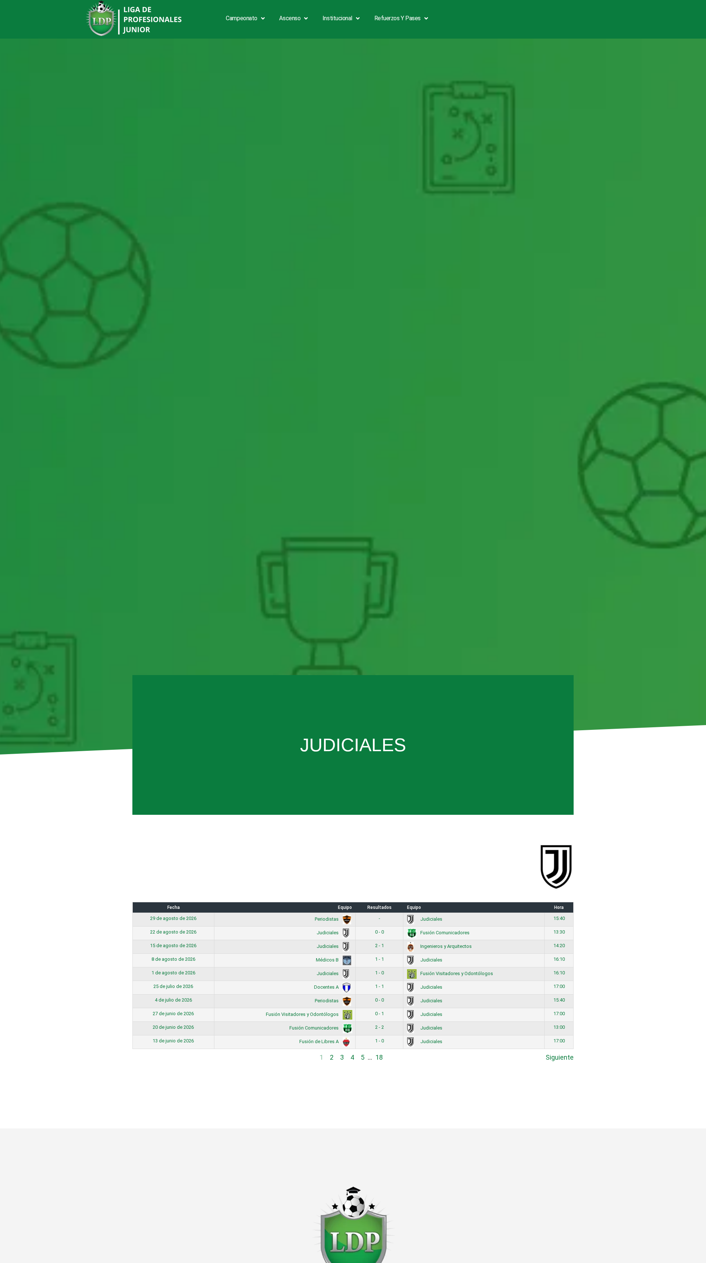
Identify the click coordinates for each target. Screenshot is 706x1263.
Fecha (173, 907)
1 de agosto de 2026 (173, 972)
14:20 (559, 945)
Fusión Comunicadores (444, 932)
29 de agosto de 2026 (173, 918)
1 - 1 (379, 959)
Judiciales (430, 919)
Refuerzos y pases (397, 18)
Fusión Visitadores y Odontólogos (456, 973)
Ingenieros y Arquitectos (445, 946)
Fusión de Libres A (319, 1041)
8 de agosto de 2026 (173, 959)
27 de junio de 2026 (173, 1013)
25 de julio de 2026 (173, 986)
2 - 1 (379, 945)
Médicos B (328, 960)
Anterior (144, 1057)
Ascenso (289, 18)
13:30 (559, 932)
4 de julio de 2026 (173, 1000)
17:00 (559, 986)
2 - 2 (379, 1027)
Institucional (337, 18)
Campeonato (241, 18)
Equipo (345, 907)
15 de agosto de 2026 (173, 945)
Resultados (379, 907)
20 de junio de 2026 (173, 1027)
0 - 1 (379, 1013)
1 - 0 (379, 972)
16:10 (559, 959)
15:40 (559, 918)
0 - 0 (379, 932)
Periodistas (327, 919)
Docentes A (327, 987)
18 (379, 1057)
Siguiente (560, 1057)
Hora (559, 907)
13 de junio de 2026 (173, 1040)
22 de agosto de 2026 (173, 932)
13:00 (559, 1027)
